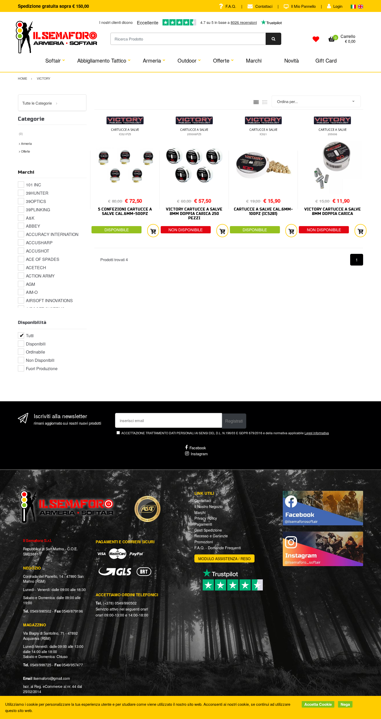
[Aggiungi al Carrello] (153, 230)
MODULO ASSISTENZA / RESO (224, 558)
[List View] (264, 101)
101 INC (33, 185)
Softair (53, 60)
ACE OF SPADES (42, 259)
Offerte (221, 60)
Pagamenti (203, 524)
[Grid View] (256, 101)
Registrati (234, 421)
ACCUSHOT (37, 251)
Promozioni (203, 541)
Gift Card (326, 60)
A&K (30, 218)
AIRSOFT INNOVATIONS (49, 300)
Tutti (30, 335)
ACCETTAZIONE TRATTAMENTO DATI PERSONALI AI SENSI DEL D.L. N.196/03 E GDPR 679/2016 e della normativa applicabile (225, 433)
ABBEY (33, 226)
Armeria (152, 60)
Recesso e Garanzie (211, 535)
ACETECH (36, 267)
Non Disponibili (40, 360)
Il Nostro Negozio (208, 506)
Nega (345, 704)
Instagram (199, 453)
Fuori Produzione (42, 368)
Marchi (254, 60)
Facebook (197, 447)
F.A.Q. (230, 6)
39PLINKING (38, 210)
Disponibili (36, 344)
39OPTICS (36, 201)
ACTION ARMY (40, 276)
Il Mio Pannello (303, 6)
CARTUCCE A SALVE (125, 129)
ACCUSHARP (39, 243)
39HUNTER (37, 193)
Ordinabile (35, 352)
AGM (30, 284)
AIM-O (32, 292)
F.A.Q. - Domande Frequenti (217, 547)
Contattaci (263, 6)
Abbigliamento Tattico (101, 60)
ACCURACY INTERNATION (52, 234)
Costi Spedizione (208, 530)
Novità (291, 60)
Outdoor (187, 60)
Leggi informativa (317, 433)
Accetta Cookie (318, 704)
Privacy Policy (205, 518)
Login (337, 6)
